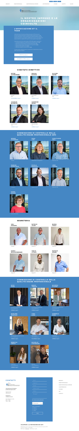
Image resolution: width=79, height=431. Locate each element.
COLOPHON (24, 424)
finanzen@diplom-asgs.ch (36, 338)
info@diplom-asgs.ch (35, 98)
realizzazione (27, 428)
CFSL (39, 42)
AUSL (31, 47)
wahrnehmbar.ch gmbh (33, 428)
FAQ (59, 391)
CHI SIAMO (61, 389)
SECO (28, 45)
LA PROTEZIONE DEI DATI (35, 424)
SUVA (37, 44)
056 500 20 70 (8, 395)
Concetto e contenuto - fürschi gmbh (26, 427)
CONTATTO (61, 393)
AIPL (36, 43)
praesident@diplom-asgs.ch (15, 98)
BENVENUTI (61, 380)
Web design (23, 428)
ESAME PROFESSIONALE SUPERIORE (64, 384)
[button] (46, 4)
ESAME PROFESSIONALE (63, 382)
